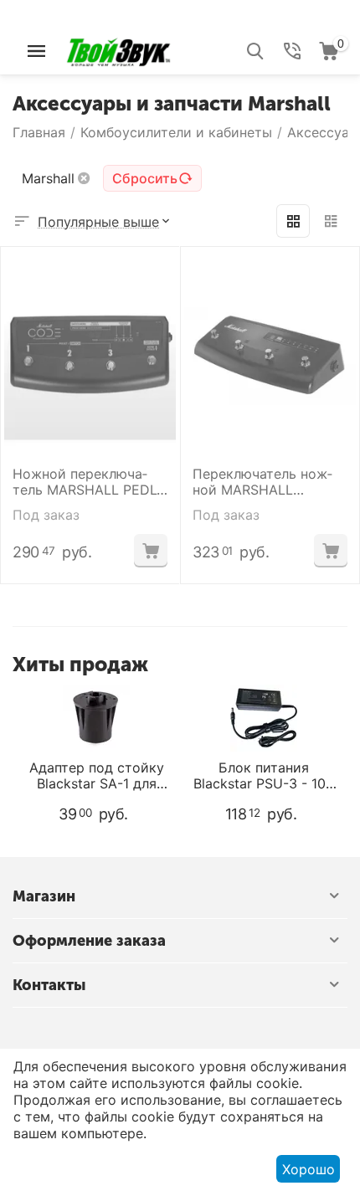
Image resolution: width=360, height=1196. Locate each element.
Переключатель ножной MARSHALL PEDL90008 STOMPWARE (262, 482)
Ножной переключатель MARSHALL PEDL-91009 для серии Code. (89, 482)
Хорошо (308, 1169)
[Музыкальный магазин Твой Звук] (118, 49)
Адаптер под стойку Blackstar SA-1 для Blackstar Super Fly (96, 776)
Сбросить (144, 178)
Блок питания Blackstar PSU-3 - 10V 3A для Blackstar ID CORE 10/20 (264, 776)
